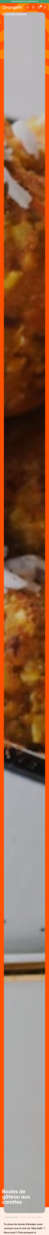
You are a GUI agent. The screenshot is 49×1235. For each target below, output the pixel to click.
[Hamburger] (45, 7)
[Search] (28, 7)
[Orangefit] (13, 8)
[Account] (33, 7)
